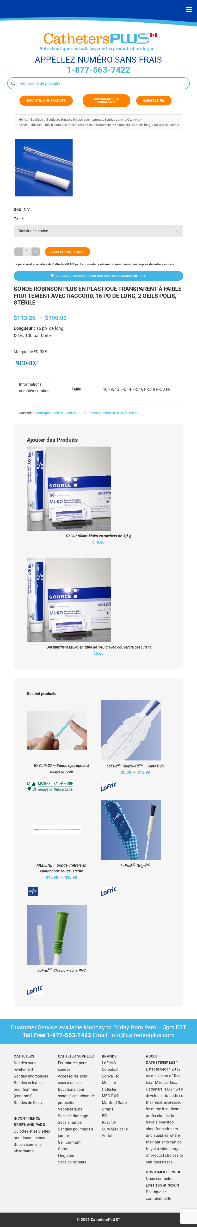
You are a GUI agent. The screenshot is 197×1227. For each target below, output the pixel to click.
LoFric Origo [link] (135, 865)
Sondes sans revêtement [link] (118, 413)
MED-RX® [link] (39, 352)
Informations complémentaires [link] (34, 387)
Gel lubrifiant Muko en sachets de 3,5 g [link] (98, 536)
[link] (46, 101)
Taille (19, 219)
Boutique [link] (43, 413)
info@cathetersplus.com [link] (142, 1035)
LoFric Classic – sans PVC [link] (61, 970)
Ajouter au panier (67, 251)
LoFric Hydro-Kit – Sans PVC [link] (135, 766)
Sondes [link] (57, 413)
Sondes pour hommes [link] (81, 413)
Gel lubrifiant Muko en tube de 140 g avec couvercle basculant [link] (98, 647)
